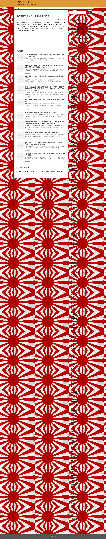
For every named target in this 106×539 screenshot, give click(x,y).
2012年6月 (74, 359)
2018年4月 (74, 240)
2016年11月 (74, 271)
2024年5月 (74, 108)
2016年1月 (74, 289)
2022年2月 (74, 157)
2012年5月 (74, 361)
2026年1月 (74, 72)
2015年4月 (74, 305)
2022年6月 (74, 150)
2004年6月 (74, 498)
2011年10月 (74, 374)
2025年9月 (74, 79)
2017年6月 (74, 258)
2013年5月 (74, 345)
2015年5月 (74, 303)
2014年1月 (74, 332)
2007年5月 (74, 458)
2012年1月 (74, 368)
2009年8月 (74, 419)
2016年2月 (74, 287)
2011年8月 (74, 377)
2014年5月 (74, 325)
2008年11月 (74, 435)
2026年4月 (74, 67)
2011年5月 (74, 383)
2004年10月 (74, 494)
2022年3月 (74, 155)
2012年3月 (74, 365)
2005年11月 (74, 482)
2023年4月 (74, 132)
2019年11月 (74, 206)
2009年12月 (74, 411)
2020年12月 (74, 182)
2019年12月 (74, 204)
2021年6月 (74, 171)
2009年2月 (74, 429)
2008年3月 (74, 448)
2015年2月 (74, 309)
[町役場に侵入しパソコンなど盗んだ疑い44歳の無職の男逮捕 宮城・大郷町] (20, 79)
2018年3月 (74, 242)
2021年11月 (74, 162)
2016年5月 (74, 281)
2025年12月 (74, 74)
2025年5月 (74, 87)
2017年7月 (74, 256)
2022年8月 (74, 146)
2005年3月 (74, 489)
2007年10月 (74, 451)
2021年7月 (74, 170)
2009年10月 (74, 415)
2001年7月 (74, 516)
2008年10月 (74, 437)
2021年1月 (74, 180)
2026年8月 (74, 59)
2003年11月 (74, 502)
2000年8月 (74, 520)
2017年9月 (74, 253)
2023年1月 (74, 137)
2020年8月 (74, 189)
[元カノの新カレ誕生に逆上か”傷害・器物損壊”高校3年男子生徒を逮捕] (20, 102)
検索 (71, 10)
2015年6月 (74, 301)
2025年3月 (74, 90)
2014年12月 (74, 312)
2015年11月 (74, 292)
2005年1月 (74, 493)
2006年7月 (74, 473)
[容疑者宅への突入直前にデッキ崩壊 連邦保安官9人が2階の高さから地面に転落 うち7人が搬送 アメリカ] (20, 68)
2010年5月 (74, 404)
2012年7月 (74, 357)
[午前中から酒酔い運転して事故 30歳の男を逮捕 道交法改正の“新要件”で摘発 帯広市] (20, 57)
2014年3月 (74, 328)
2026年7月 (74, 61)
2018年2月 (74, 244)
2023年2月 (74, 135)
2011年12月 (74, 370)
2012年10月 (74, 354)
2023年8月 (74, 124)
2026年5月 (74, 65)
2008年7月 (74, 442)
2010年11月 (74, 393)
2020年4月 (74, 197)
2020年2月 (74, 200)
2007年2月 (74, 464)
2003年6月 (74, 505)
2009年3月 (74, 428)
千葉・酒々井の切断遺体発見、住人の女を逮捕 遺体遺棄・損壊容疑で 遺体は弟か (41, 171)
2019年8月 (74, 211)
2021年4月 (74, 175)
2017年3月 (74, 263)
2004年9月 (74, 496)
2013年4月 (74, 346)
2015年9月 (74, 296)
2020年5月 (74, 195)
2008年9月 (74, 439)
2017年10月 (74, 251)
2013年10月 (74, 336)
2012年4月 (74, 363)
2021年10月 (74, 164)
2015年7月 (74, 300)
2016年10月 (74, 272)
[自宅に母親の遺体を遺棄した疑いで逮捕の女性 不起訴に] (20, 115)
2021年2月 (74, 179)
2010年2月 (74, 410)
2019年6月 (74, 215)
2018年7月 (74, 235)
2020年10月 (74, 186)
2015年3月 (74, 307)
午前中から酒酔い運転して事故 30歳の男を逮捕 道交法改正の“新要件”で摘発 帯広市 (81, 24)
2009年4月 (74, 426)
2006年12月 (74, 467)
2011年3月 (74, 386)
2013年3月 (74, 348)
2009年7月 (74, 420)
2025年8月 (74, 81)
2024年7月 (74, 105)
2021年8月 (74, 168)
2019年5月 (74, 217)
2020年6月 (74, 193)
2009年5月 (74, 424)
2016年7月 (74, 278)
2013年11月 (74, 334)
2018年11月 (74, 227)
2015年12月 (74, 291)
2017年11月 (74, 249)
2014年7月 (74, 321)
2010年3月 (74, 408)
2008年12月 (74, 433)
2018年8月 (74, 233)
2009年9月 (74, 417)
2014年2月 (74, 330)
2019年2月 (74, 222)
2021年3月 (74, 177)
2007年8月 (74, 453)
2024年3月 (74, 112)
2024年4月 (74, 110)
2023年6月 (74, 128)
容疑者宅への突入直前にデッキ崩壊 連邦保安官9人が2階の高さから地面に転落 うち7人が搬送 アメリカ (81, 28)
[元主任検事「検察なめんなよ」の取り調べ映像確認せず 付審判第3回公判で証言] (20, 156)
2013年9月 (74, 337)
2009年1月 (74, 431)
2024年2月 (74, 114)
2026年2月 (74, 70)
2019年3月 (74, 220)
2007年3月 (74, 462)
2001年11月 (74, 513)
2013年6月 (74, 343)
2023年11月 (74, 119)
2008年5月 (74, 446)
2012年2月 (74, 366)
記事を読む (27, 62)
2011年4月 (74, 384)
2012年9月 (74, 355)
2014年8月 (74, 319)
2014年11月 (74, 314)
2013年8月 (74, 339)
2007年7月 (74, 455)
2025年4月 (74, 88)
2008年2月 (74, 449)
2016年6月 (74, 280)
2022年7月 (74, 148)
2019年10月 (74, 207)
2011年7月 (74, 379)
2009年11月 (74, 413)
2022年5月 (74, 152)
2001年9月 (74, 514)
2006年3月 (74, 476)
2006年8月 (74, 471)
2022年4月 (74, 153)
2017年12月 (74, 247)
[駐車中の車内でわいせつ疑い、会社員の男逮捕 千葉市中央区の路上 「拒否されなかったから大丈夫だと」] (20, 145)
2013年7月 (74, 341)
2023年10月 (74, 121)
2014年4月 (74, 327)
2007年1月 (74, 466)
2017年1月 (74, 267)
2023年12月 (74, 117)
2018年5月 (74, 238)
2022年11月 (74, 141)
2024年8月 (74, 103)
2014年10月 (74, 316)
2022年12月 (74, 139)
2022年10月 (74, 143)
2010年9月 (74, 397)
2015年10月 (74, 294)
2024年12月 (74, 96)
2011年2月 (74, 388)
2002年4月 (74, 511)
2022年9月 (74, 144)
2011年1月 (74, 390)
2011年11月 (74, 372)
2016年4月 (74, 283)
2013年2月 (74, 350)
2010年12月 (74, 392)
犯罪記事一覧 (23, 2)
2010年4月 (74, 406)
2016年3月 (74, 285)
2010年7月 (74, 401)
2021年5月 (74, 173)
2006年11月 (74, 469)
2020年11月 (74, 184)
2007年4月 (74, 460)
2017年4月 (74, 262)
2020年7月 (74, 191)
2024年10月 (74, 99)
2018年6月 (74, 236)
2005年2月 (74, 491)
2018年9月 (74, 231)
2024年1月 (74, 115)
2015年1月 (74, 310)
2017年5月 (74, 260)
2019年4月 (74, 218)
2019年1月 (74, 224)
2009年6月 (74, 422)
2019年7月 (74, 213)
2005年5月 (74, 487)
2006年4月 (74, 475)
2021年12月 (74, 161)
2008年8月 (74, 440)
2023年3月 (74, 133)
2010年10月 (74, 395)
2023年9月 (74, 123)
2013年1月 (74, 352)
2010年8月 (74, 399)
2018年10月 (74, 229)
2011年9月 (74, 375)
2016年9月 (74, 274)
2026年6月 (74, 63)
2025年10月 (74, 78)
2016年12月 (74, 269)
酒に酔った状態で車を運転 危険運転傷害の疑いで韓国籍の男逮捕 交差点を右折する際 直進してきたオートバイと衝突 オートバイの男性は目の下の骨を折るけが (44, 88)
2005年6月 (74, 485)
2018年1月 (74, 245)
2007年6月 (74, 457)
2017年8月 (74, 254)
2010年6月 (74, 402)
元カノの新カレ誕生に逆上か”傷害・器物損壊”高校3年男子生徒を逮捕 (81, 42)
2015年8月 (74, 298)
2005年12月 (74, 480)
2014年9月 (74, 318)
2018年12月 (74, 226)
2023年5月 (74, 130)
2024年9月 (74, 101)
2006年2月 (74, 478)
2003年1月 (74, 507)
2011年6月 (74, 381)
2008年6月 (74, 444)
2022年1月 (74, 159)
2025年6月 (74, 85)
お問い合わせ (18, 8)
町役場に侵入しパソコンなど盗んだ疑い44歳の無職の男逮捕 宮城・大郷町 (81, 32)
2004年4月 (74, 500)
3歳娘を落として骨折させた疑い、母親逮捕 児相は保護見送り (43, 132)
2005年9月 (74, 484)
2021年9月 (74, 166)
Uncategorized (75, 528)
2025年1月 (74, 94)
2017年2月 (74, 265)
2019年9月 (74, 209)
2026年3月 (74, 69)
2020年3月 (74, 198)
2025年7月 (74, 83)
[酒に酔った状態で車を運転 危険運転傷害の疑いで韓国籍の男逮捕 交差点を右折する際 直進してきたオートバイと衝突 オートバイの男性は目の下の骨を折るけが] (20, 90)
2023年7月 (74, 126)
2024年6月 (74, 106)
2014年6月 (74, 323)
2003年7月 (74, 503)
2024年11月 (74, 97)
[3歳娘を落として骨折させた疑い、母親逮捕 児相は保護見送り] (20, 135)
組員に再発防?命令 (24, 167)
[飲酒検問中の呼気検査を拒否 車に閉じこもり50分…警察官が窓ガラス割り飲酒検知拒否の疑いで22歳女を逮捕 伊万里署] (20, 125)
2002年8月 (74, 509)
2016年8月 (74, 276)
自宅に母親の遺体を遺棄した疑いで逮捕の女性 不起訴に (41, 112)
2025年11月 (74, 76)
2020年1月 (74, 202)
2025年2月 (74, 92)
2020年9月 (74, 188)
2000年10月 (74, 518)
